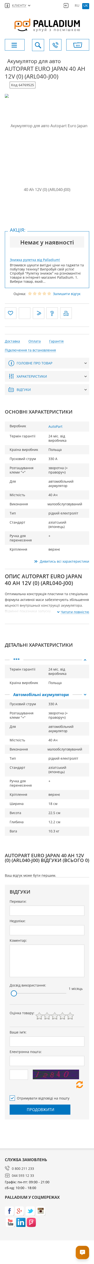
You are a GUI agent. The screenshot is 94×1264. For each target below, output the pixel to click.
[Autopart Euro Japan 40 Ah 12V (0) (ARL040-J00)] (47, 158)
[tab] (47, 660)
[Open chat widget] (82, 1252)
